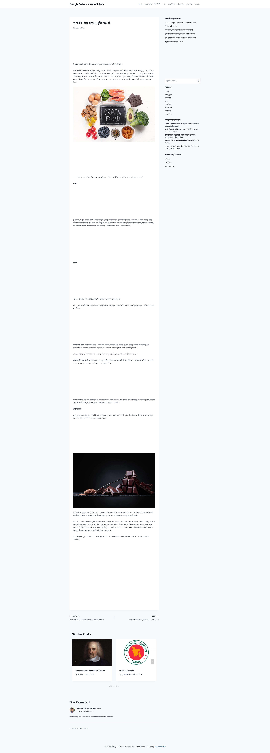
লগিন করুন (168, 159)
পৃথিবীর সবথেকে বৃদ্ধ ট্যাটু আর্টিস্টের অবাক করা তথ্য (180, 34)
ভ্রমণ (164, 4)
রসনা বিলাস (171, 4)
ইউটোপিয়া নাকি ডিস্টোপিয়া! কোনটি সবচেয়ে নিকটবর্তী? (180, 135)
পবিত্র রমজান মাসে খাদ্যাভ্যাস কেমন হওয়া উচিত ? (144, 618)
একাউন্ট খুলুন (168, 163)
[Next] (152, 661)
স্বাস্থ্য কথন (189, 4)
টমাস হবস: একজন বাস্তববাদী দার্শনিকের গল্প (90, 670)
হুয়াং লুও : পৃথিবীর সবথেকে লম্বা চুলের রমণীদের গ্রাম (180, 38)
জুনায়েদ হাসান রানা (126, 674)
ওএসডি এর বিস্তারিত (126, 670)
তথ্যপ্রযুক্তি (148, 4)
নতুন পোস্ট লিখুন (170, 166)
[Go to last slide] (75, 661)
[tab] (109, 686)
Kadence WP (160, 747)
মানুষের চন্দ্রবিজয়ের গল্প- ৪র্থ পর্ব (174, 42)
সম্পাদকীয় (168, 111)
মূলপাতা (141, 4)
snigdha (80, 674)
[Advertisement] (114, 47)
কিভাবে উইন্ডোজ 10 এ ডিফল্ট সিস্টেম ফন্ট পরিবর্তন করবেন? (87, 618)
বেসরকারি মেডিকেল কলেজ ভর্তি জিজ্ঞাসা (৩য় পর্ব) (179, 124)
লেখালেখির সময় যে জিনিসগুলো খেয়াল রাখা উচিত (178, 129)
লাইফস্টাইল (180, 4)
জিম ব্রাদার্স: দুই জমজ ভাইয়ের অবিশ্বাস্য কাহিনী (179, 30)
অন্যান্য (197, 4)
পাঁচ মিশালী (157, 4)
